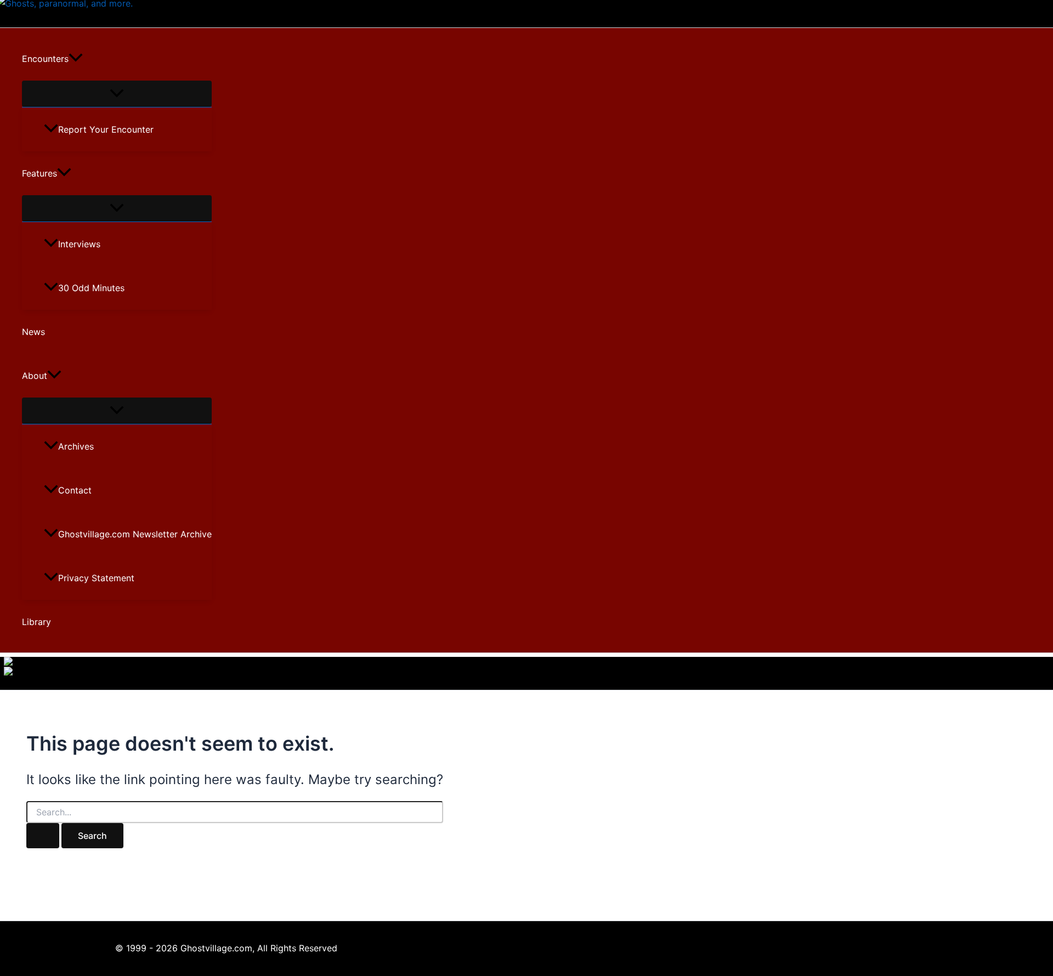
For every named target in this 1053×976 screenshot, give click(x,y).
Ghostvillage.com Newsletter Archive (135, 534)
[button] (76, 59)
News (33, 331)
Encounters (45, 58)
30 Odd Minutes (91, 287)
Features (39, 173)
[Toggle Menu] (117, 94)
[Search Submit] (42, 835)
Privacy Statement (96, 577)
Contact (75, 490)
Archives (76, 446)
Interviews (79, 244)
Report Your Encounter (106, 129)
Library (36, 621)
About (34, 375)
